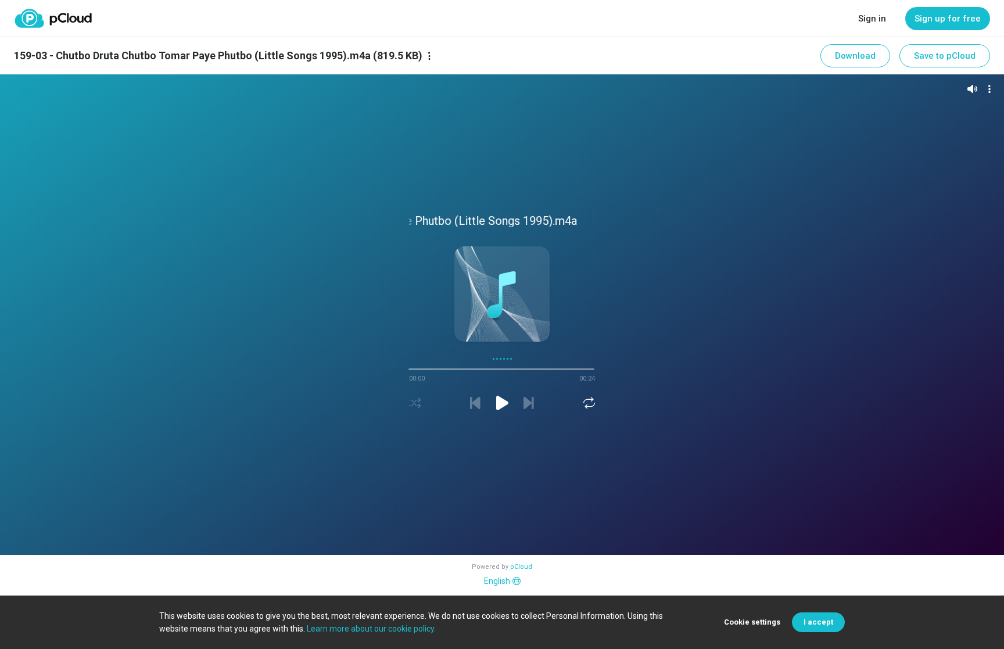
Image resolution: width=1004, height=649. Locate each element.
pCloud (521, 567)
